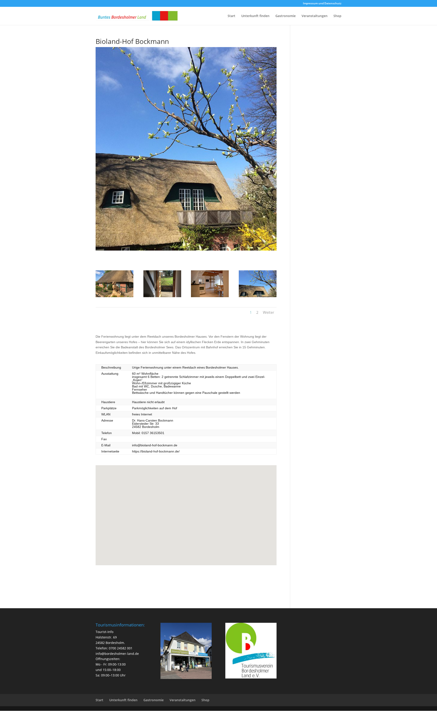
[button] (188, 510)
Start (231, 16)
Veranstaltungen (315, 16)
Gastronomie (285, 16)
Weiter (268, 312)
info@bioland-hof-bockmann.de (154, 445)
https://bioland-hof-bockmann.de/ (156, 451)
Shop (337, 16)
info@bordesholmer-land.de (117, 653)
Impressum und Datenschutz (322, 3)
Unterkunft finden (255, 16)
